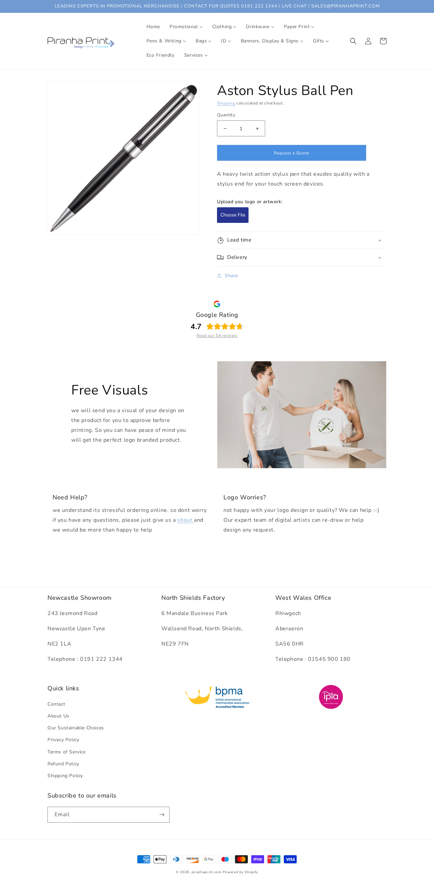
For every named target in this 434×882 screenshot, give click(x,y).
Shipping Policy (65, 775)
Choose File (232, 215)
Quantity (226, 115)
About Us (58, 716)
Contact (56, 704)
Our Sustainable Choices (75, 728)
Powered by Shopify (240, 872)
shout (185, 520)
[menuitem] (153, 27)
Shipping (226, 103)
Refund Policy (63, 764)
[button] (353, 41)
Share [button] (231, 275)
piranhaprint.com (207, 872)
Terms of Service (66, 752)
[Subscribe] (161, 815)
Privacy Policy (63, 739)
